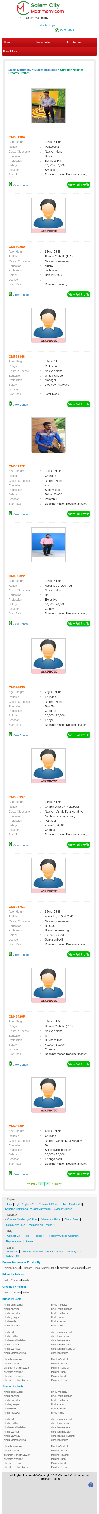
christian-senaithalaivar (17, 1367)
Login (17, 1204)
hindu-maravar (12, 1325)
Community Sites (15, 1224)
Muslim (26, 1280)
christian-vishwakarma (16, 1380)
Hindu (6, 1280)
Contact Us (13, 1235)
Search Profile (43, 42)
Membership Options (40, 1224)
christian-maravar (61, 1340)
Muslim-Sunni (58, 1371)
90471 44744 (66, 30)
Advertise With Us (51, 1219)
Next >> (57, 1184)
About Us (12, 1251)
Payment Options (62, 1208)
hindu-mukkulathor (61, 1309)
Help (26, 1235)
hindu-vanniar (11, 1344)
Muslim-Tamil (58, 1376)
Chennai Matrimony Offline (22, 1219)
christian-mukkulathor (63, 1348)
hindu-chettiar (11, 1309)
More (88, 1268)
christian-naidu (12, 1363)
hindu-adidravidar (13, 1304)
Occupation (77, 1268)
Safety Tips (12, 1255)
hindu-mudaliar (59, 1304)
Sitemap (29, 1241)
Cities (37, 1268)
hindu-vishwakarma (15, 1352)
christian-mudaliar (61, 1344)
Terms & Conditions (32, 1251)
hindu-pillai (9, 1332)
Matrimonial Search (49, 1204)
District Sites (10, 51)
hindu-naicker (58, 1321)
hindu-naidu (57, 1325)
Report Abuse (13, 1241)
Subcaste (26, 1268)
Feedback (38, 1235)
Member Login (47, 25)
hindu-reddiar (11, 1336)
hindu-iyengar (11, 1317)
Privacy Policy (55, 1251)
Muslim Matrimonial (40, 1208)
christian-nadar (59, 1352)
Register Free (29, 1204)
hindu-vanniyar (12, 1348)
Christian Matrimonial (16, 1208)
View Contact (20, 185)
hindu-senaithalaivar (15, 1340)
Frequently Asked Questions (64, 1235)
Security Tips (74, 1251)
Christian (16, 1280)
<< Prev (32, 1184)
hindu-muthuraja (60, 1313)
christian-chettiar (60, 1336)
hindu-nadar (57, 1317)
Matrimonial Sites (45, 70)
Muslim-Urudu (59, 1380)
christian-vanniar (13, 1371)
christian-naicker (13, 1359)
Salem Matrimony (19, 70)
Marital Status (49, 1268)
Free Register (74, 42)
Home (7, 42)
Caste (16, 1268)
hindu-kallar (10, 1321)
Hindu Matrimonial (72, 1204)
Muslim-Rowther (60, 1367)
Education (63, 1268)
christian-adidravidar (62, 1332)
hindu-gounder (12, 1313)
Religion (7, 1268)
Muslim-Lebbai (59, 1363)
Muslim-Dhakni (59, 1359)
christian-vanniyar (14, 1376)
